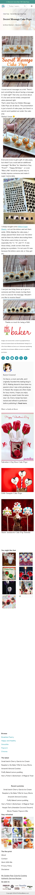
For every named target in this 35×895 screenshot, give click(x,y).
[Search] (25, 6)
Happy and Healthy (8, 741)
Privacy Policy (6, 866)
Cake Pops (6, 14)
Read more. (22, 403)
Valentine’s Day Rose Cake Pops (14, 462)
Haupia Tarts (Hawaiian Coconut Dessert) (17, 807)
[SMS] (7, 358)
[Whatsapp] (3, 358)
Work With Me (6, 862)
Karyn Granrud (9, 25)
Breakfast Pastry (7, 737)
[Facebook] (25, 358)
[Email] (12, 358)
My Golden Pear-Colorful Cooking (14, 876)
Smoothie (5, 744)
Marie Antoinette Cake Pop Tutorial (15, 532)
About (3, 855)
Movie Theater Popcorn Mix (17, 811)
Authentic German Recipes (11, 878)
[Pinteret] (16, 358)
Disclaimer (5, 869)
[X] (21, 358)
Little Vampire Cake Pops (11, 493)
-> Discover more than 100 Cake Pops (17, 2)
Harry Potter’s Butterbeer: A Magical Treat (17, 776)
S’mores (4, 751)
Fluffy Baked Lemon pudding (12, 772)
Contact (4, 859)
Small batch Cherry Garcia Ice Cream (15, 761)
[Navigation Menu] (32, 6)
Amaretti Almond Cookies (11, 768)
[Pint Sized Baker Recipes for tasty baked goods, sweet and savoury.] (3, 6)
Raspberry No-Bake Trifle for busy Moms (16, 765)
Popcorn (4, 748)
